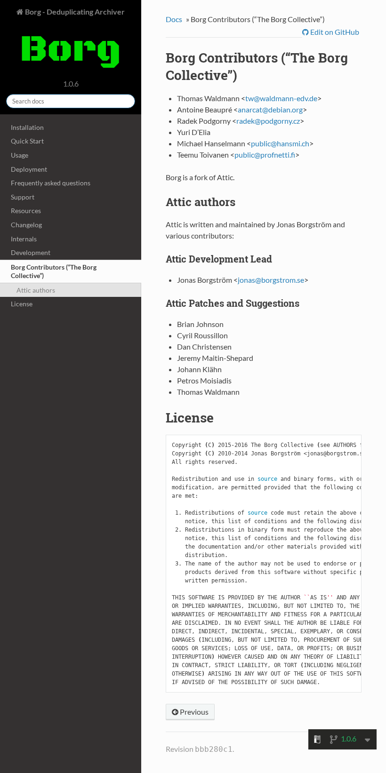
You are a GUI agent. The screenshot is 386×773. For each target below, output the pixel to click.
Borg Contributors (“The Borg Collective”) (53, 271)
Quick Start (27, 141)
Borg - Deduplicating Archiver (74, 11)
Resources (26, 211)
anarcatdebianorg (270, 109)
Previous (193, 711)
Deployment (29, 169)
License (21, 304)
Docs (174, 19)
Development (30, 252)
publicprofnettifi (264, 154)
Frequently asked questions (50, 183)
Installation (27, 127)
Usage (19, 155)
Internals (24, 239)
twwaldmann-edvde (281, 98)
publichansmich (280, 143)
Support (22, 197)
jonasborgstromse (271, 279)
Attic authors (35, 290)
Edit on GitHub (334, 31)
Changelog (26, 225)
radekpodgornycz (268, 120)
